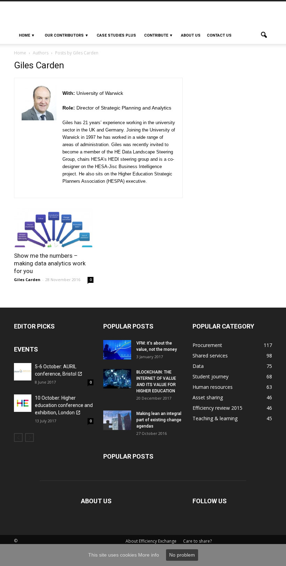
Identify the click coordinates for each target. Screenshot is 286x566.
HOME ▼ (27, 35)
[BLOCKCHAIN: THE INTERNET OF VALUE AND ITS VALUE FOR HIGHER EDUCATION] (117, 378)
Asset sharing (208, 397)
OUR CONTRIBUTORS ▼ (67, 35)
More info (148, 555)
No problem (182, 555)
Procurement (207, 345)
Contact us (219, 35)
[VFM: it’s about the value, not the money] (117, 350)
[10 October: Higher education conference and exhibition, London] (22, 403)
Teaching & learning (215, 418)
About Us (191, 35)
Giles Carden (27, 279)
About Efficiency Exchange (151, 541)
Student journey (210, 376)
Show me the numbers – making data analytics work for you (49, 263)
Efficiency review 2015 (217, 408)
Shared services (210, 355)
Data (198, 366)
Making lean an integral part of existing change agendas (158, 420)
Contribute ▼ (158, 35)
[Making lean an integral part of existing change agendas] (117, 420)
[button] (263, 35)
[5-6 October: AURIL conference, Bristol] (22, 371)
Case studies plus (116, 35)
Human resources (213, 387)
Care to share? (197, 541)
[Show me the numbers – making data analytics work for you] (53, 227)
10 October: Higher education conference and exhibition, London (64, 405)
